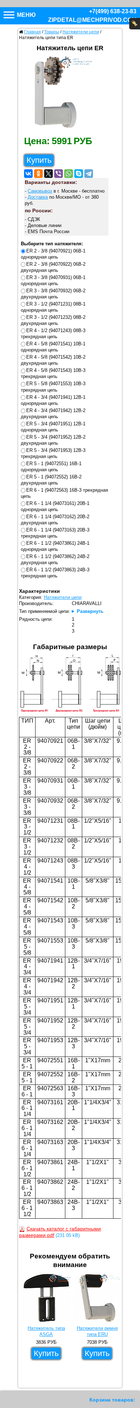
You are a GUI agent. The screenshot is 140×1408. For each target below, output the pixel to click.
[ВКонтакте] (28, 173)
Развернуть (90, 611)
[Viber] (58, 173)
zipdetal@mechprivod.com (92, 20)
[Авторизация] (134, 23)
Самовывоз (40, 191)
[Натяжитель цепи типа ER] (58, 94)
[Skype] (78, 173)
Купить (39, 160)
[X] (48, 173)
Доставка (38, 197)
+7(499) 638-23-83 (112, 11)
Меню (25, 15)
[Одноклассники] (38, 173)
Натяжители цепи (62, 597)
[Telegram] (88, 173)
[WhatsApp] (68, 173)
